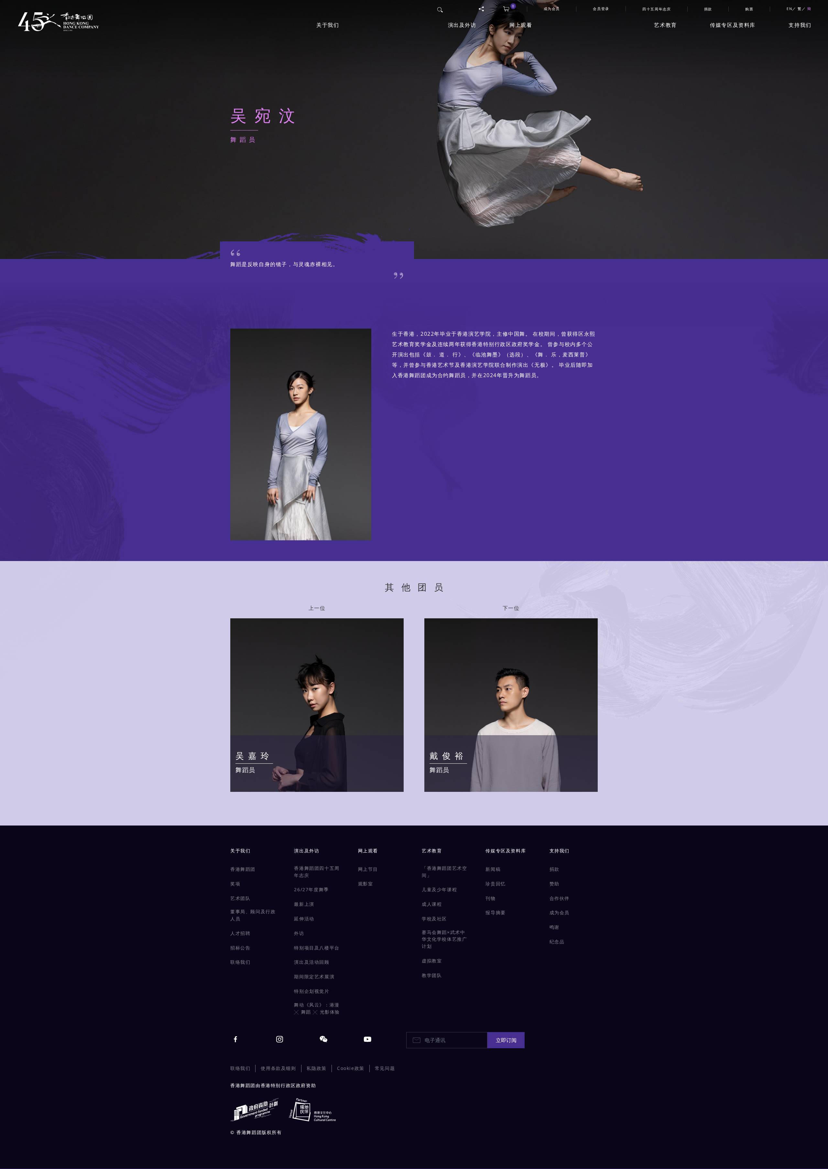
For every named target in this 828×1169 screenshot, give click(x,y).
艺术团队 (240, 898)
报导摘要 (495, 912)
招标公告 (240, 948)
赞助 (555, 884)
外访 (299, 933)
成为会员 (560, 912)
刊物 (490, 898)
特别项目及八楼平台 (316, 948)
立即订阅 (506, 1040)
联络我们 (240, 962)
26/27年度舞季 (311, 889)
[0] (506, 9)
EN (789, 8)
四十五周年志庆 (656, 8)
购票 (749, 8)
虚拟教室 (432, 961)
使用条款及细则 (278, 1068)
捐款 (708, 8)
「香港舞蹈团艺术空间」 (444, 871)
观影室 (365, 884)
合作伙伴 (560, 898)
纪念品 (557, 942)
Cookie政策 (351, 1068)
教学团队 (432, 975)
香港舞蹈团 (243, 869)
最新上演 (304, 904)
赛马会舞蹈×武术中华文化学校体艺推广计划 (444, 939)
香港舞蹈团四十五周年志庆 (316, 871)
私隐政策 (317, 1068)
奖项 (235, 884)
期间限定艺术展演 (314, 976)
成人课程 (432, 904)
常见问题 (385, 1068)
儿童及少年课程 (439, 889)
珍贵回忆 (495, 884)
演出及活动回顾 (311, 962)
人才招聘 (240, 933)
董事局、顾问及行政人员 (253, 915)
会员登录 (601, 8)
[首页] (56, 18)
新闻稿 (493, 869)
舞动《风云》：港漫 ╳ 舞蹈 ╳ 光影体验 (317, 1008)
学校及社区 (434, 919)
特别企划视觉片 (311, 991)
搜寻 (440, 8)
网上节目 (368, 869)
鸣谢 (555, 927)
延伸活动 (304, 919)
